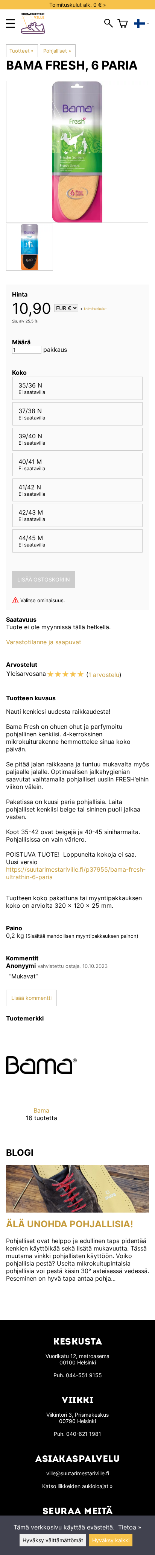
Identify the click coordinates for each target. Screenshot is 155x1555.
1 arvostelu (103, 674)
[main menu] (10, 23)
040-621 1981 (83, 1434)
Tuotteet (21, 51)
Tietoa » (129, 1527)
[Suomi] (141, 23)
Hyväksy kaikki (110, 1540)
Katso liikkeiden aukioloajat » (77, 1486)
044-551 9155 (84, 1375)
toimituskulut (95, 308)
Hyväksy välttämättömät (53, 1540)
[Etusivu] (36, 31)
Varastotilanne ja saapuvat (43, 642)
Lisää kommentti (31, 998)
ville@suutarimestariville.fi (77, 1473)
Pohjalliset (57, 51)
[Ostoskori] (122, 23)
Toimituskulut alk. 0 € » (77, 5)
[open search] (108, 24)
